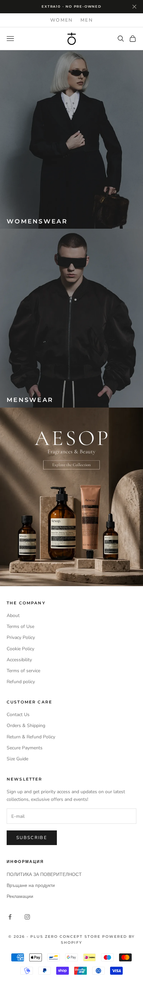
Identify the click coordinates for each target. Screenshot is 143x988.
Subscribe (31, 838)
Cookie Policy (20, 649)
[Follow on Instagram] (27, 917)
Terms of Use (20, 626)
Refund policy (21, 682)
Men (86, 20)
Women (61, 20)
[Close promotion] (134, 6)
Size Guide (17, 759)
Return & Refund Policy (31, 737)
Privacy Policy (21, 637)
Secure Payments (25, 748)
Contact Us (18, 714)
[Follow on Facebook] (10, 917)
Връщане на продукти (31, 885)
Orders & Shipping (26, 725)
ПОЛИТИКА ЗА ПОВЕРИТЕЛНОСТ (44, 874)
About (13, 615)
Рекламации (20, 896)
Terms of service (23, 671)
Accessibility (19, 660)
